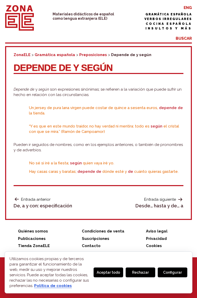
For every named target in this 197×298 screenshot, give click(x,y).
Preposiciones (93, 54)
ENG (188, 7)
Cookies (154, 245)
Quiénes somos (33, 231)
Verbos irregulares (168, 19)
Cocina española (169, 24)
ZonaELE (22, 54)
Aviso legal (157, 231)
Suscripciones (95, 238)
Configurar (172, 272)
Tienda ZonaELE (34, 245)
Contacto (91, 245)
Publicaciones (32, 238)
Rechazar (140, 272)
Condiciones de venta (103, 231)
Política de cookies (53, 285)
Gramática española (168, 14)
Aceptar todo (108, 272)
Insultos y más (168, 28)
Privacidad (156, 238)
